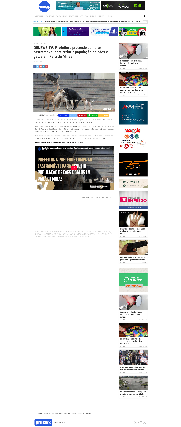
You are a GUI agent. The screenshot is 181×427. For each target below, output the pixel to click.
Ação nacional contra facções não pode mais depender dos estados (133, 258)
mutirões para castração (103, 233)
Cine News (101, 16)
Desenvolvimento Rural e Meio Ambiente (56, 233)
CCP (67, 231)
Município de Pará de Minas (86, 233)
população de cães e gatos (88, 234)
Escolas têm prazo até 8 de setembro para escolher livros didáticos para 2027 (131, 90)
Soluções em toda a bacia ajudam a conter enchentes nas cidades (133, 392)
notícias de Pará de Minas (43, 234)
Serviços (109, 16)
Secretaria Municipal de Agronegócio (79, 236)
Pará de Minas (50, 16)
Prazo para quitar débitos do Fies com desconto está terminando (132, 368)
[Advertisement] (74, 214)
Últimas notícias (61, 16)
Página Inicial (39, 16)
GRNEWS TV (73, 233)
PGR (53, 234)
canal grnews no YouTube (57, 231)
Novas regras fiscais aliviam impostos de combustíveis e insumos (131, 63)
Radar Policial (73, 16)
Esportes (93, 16)
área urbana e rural (41, 231)
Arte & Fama (84, 16)
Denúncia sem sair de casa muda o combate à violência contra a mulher (133, 231)
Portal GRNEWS (103, 234)
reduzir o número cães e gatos (57, 236)
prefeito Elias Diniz (41, 236)
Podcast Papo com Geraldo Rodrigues (67, 234)
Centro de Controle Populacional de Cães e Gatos (85, 231)
